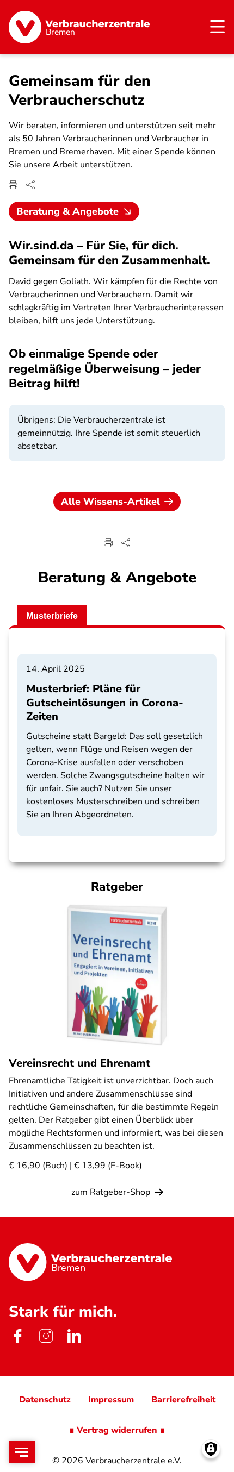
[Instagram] (46, 1335)
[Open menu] (22, 1452)
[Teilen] (30, 184)
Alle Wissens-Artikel (110, 501)
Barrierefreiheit (183, 1400)
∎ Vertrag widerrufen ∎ (117, 1430)
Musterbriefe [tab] (52, 616)
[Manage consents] (210, 1448)
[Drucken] (13, 184)
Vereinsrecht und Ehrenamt (79, 1063)
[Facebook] (17, 1335)
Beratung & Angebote (67, 211)
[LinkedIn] (74, 1335)
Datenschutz (45, 1400)
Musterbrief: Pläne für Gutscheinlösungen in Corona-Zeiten (104, 702)
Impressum (111, 1400)
